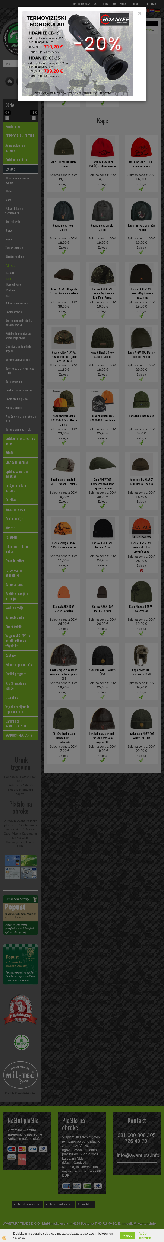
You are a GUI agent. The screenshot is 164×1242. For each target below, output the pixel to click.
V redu (127, 1235)
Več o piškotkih (145, 1235)
